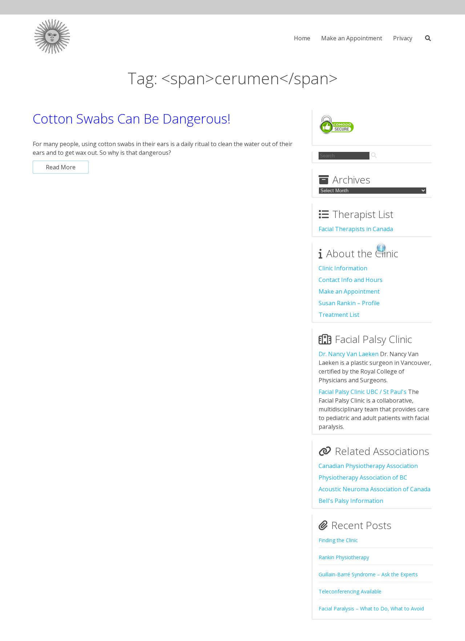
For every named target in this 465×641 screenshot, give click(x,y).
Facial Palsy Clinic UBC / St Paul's (363, 392)
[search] (374, 155)
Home (302, 38)
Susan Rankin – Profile (349, 303)
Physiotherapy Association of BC (363, 477)
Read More (61, 167)
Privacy (402, 38)
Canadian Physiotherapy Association (368, 466)
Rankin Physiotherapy (344, 557)
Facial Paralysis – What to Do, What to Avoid (371, 608)
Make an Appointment (351, 38)
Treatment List (339, 315)
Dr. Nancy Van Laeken (349, 354)
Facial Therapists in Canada (356, 229)
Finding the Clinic (338, 540)
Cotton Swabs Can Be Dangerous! (132, 119)
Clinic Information (343, 268)
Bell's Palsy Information (351, 501)
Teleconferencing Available (350, 591)
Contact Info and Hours (351, 280)
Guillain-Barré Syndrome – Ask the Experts (368, 574)
